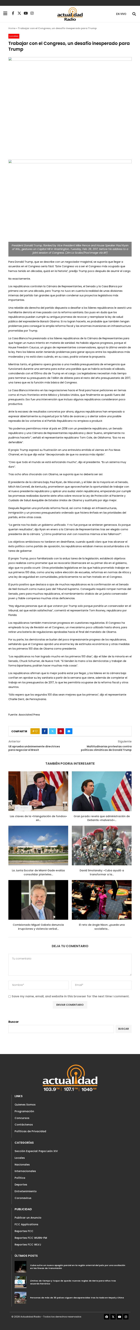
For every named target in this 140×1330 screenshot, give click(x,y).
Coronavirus (23, 1198)
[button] (134, 14)
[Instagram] (32, 13)
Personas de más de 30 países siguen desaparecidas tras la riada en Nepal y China (77, 1297)
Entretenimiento (26, 1191)
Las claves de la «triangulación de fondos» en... (38, 818)
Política (20, 1178)
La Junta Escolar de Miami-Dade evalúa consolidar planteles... (38, 872)
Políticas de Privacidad (30, 1131)
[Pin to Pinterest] (60, 731)
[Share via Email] (68, 731)
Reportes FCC (24, 1231)
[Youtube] (26, 13)
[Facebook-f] (13, 13)
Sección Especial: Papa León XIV (36, 1151)
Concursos (22, 1118)
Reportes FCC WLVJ (28, 1244)
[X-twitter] (19, 13)
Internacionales (25, 1171)
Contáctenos (24, 1124)
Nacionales (22, 1164)
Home (11, 28)
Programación (24, 1111)
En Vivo (121, 14)
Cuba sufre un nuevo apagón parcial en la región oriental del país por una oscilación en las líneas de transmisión (77, 1267)
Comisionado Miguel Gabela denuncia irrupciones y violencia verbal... (38, 927)
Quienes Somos (25, 1104)
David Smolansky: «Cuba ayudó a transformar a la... (102, 872)
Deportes (21, 1184)
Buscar (13, 1022)
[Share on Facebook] (45, 731)
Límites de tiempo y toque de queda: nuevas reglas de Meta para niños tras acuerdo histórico (73, 1282)
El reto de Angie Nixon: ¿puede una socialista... (102, 927)
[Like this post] (36, 731)
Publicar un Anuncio (28, 1217)
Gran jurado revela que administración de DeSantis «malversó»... (102, 818)
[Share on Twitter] (52, 731)
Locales (20, 1158)
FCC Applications (26, 1224)
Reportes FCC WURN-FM (31, 1238)
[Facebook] (106, 1316)
